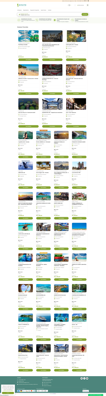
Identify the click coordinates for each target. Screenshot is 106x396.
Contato (49, 10)
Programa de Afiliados (47, 385)
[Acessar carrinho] (87, 5)
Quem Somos (43, 10)
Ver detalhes (28, 59)
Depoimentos (26, 10)
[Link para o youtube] (88, 1)
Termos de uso (45, 384)
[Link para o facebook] (85, 1)
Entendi (8, 392)
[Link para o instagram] (86, 1)
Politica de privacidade (47, 382)
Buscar (85, 14)
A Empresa (19, 10)
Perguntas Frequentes (34, 10)
